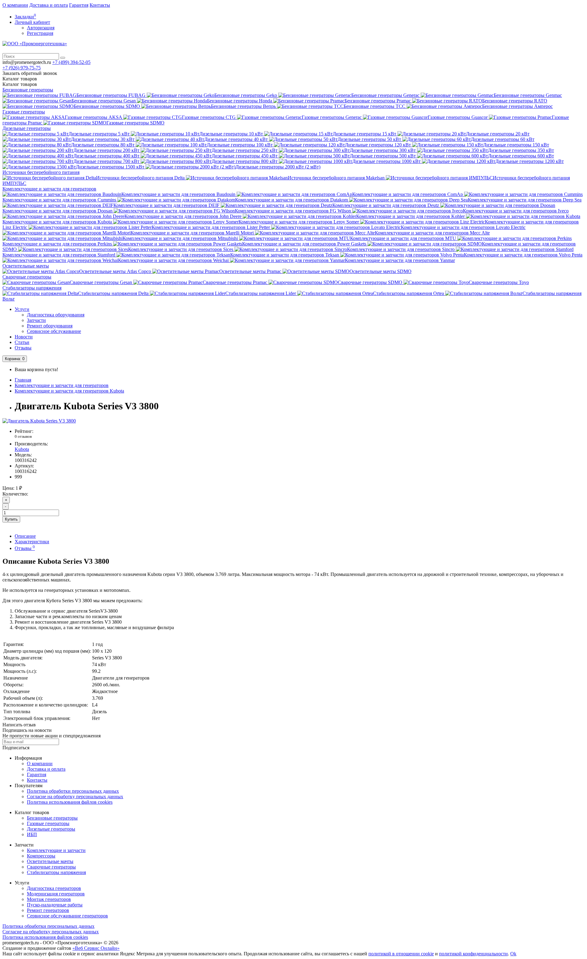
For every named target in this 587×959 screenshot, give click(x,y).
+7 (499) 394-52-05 (71, 62)
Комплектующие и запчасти (56, 850)
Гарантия (78, 5)
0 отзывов (23, 436)
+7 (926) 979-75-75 (21, 67)
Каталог (19, 84)
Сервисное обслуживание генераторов (67, 915)
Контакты (100, 5)
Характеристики (32, 541)
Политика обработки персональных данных (73, 791)
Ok (513, 953)
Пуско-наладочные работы (55, 904)
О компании (15, 5)
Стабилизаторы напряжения (31, 287)
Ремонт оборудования (49, 325)
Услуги (22, 309)
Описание (25, 536)
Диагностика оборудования (55, 314)
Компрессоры (41, 855)
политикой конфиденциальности (473, 953)
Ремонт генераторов (48, 910)
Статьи (22, 342)
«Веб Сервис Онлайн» (96, 948)
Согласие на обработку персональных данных (75, 796)
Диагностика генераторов (54, 888)
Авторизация (40, 27)
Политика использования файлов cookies (70, 802)
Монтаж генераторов (49, 899)
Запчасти (36, 320)
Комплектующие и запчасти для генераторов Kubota (69, 390)
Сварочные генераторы (26, 276)
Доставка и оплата (48, 5)
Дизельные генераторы (26, 128)
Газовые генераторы (23, 111)
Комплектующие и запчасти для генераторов (49, 188)
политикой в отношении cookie (401, 953)
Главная (23, 379)
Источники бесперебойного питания (40, 172)
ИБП (32, 834)
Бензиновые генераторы (27, 89)
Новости (24, 336)
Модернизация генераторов (56, 893)
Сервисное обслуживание (54, 331)
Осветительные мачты (25, 265)
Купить (11, 519)
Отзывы (23, 347)
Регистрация (40, 33)
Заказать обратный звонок (29, 73)
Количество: (15, 493)
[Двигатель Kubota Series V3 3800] (39, 420)
